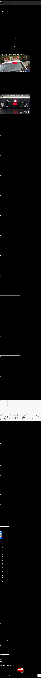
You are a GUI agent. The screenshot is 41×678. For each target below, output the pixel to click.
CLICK (1, 649)
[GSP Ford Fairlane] (4, 569)
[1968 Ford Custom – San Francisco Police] (20, 485)
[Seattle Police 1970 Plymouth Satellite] (20, 465)
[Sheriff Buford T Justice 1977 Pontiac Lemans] (20, 475)
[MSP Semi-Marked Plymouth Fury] (9, 544)
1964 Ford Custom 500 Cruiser (7, 565)
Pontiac (17, 36)
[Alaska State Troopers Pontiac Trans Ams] (20, 450)
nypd (1, 436)
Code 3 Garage (3, 36)
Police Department (13, 36)
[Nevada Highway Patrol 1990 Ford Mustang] (9, 572)
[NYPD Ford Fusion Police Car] (20, 510)
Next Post (1, 438)
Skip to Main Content (3, 0)
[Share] (8, 538)
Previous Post (2, 437)
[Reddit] (8, 536)
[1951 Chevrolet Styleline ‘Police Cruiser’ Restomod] (9, 582)
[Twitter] (8, 533)
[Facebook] (8, 532)
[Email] (8, 535)
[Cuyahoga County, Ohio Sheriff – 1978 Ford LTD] (9, 578)
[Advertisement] (20, 24)
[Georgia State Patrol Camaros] (7, 575)
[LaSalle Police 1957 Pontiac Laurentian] (20, 494)
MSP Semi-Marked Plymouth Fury (7, 545)
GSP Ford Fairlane (9, 569)
